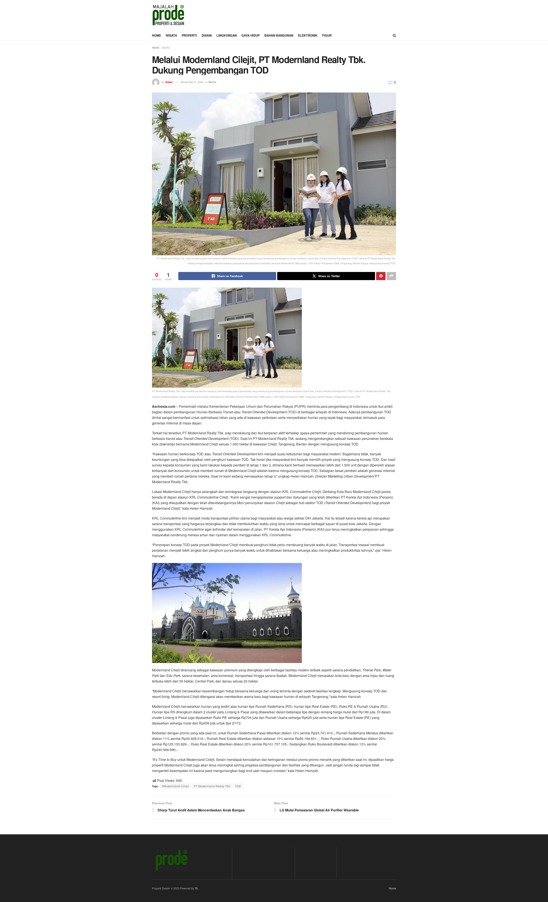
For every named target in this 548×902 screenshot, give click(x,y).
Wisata (171, 35)
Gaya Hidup (250, 35)
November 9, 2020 (192, 82)
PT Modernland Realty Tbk (212, 786)
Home (156, 35)
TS (196, 888)
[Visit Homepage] (168, 15)
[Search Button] (394, 35)
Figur (327, 35)
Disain (207, 35)
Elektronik (307, 35)
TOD (238, 786)
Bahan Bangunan (278, 35)
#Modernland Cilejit (175, 786)
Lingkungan (226, 35)
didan (169, 82)
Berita (165, 47)
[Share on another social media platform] (391, 276)
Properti (189, 35)
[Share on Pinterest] (381, 276)
